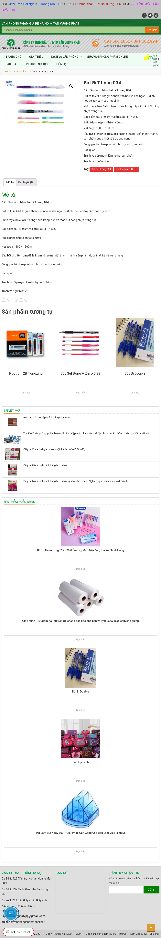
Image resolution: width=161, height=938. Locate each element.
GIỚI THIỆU (36, 56)
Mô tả (10, 182)
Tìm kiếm (152, 29)
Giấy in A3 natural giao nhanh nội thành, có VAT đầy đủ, (54, 449)
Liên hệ (61, 64)
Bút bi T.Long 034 (101, 169)
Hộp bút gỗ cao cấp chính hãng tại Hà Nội (46, 417)
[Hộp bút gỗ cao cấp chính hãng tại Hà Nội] (12, 422)
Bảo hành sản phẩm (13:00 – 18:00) (106, 933)
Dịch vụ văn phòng (65, 56)
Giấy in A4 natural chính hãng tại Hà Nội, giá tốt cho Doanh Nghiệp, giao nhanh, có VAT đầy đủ (75, 481)
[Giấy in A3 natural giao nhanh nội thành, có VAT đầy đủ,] (12, 454)
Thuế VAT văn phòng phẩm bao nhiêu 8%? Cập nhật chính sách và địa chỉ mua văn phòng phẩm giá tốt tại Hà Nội (86, 433)
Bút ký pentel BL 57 (126, 169)
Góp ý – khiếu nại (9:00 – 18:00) (63, 933)
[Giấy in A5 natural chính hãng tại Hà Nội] (12, 469)
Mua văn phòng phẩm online (107, 56)
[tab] (10, 182)
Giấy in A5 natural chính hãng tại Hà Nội (45, 465)
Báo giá (10, 64)
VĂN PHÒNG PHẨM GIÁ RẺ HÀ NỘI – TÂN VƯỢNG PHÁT (40, 23)
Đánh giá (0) (26, 182)
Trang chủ (13, 56)
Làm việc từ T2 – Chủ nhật (144, 933)
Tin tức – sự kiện (36, 64)
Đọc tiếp (26, 392)
